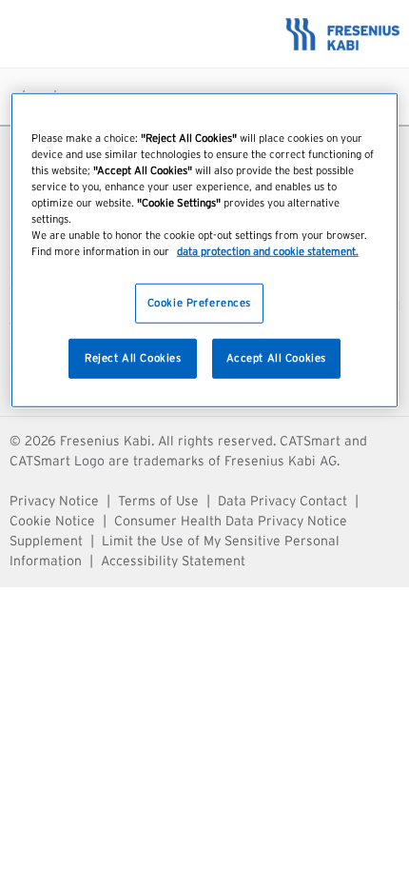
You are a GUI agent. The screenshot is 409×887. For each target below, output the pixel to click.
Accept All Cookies (276, 358)
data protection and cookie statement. (268, 251)
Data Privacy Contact (282, 501)
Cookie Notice (52, 521)
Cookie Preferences (199, 303)
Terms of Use (158, 501)
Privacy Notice (54, 501)
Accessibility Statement (173, 561)
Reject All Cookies (133, 358)
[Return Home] (204, 34)
